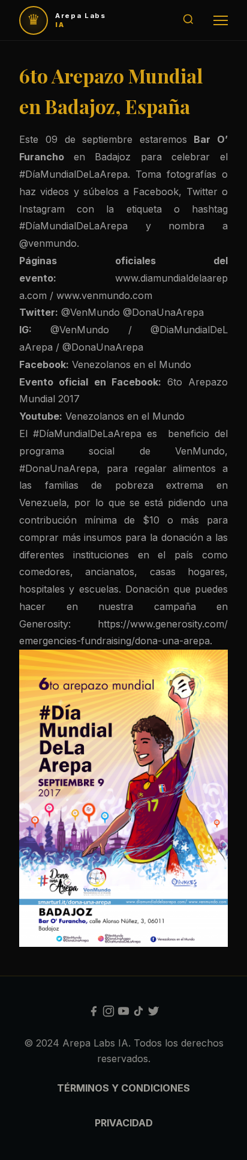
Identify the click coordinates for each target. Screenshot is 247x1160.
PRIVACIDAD (124, 1123)
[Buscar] (188, 20)
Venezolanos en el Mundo (133, 364)
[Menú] (220, 20)
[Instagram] (109, 1013)
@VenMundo (90, 312)
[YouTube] (123, 1013)
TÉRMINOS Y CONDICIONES (123, 1088)
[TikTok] (138, 1013)
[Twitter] (153, 1013)
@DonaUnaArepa (163, 312)
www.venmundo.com (105, 295)
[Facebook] (94, 1013)
